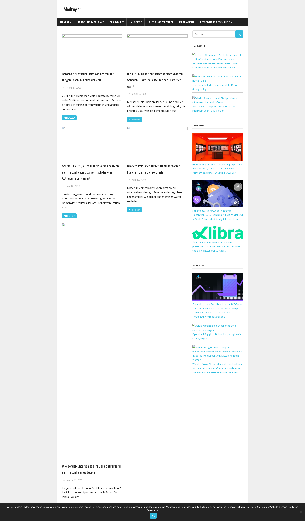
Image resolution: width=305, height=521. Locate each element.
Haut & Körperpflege (160, 21)
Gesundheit (117, 21)
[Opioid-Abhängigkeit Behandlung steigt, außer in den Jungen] (217, 330)
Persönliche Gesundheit (215, 21)
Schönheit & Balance (91, 21)
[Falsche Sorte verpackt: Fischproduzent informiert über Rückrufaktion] (217, 102)
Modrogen (73, 9)
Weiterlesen (69, 117)
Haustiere (135, 21)
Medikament (186, 21)
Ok (153, 515)
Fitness (64, 21)
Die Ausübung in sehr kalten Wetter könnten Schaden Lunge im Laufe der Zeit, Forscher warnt (155, 80)
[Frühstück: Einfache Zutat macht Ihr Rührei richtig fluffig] (217, 80)
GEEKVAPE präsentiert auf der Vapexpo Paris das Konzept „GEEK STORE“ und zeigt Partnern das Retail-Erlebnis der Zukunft (217, 168)
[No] (301, 512)
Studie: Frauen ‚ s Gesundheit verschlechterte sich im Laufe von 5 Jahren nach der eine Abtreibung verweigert (90, 172)
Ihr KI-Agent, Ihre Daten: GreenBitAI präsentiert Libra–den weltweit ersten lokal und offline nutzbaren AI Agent (216, 246)
